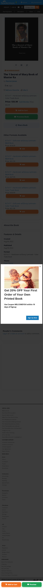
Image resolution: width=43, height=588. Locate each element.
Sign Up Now (32, 318)
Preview (33, 584)
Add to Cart (12, 584)
